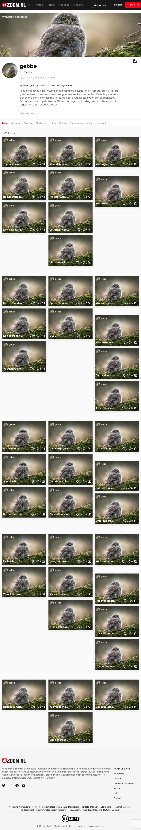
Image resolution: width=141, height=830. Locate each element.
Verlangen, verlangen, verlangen (106, 164)
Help (116, 793)
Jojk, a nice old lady (13, 164)
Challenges (41, 123)
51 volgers (37, 78)
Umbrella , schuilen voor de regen (13, 561)
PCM (36, 807)
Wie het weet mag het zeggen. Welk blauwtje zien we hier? (59, 739)
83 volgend (50, 78)
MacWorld (95, 807)
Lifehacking (106, 807)
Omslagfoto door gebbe (14, 17)
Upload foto (100, 5)
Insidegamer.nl (27, 810)
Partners (117, 788)
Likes (53, 123)
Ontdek (40, 5)
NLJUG (106, 810)
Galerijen (16, 123)
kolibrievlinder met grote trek (13, 706)
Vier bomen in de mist (59, 262)
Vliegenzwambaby (13, 368)
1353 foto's (25, 78)
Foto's (5, 123)
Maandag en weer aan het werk (59, 164)
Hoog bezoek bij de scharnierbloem (59, 561)
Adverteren (119, 774)
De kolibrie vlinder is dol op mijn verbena (59, 514)
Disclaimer (118, 779)
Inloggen (118, 5)
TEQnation (115, 810)
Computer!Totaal (47, 807)
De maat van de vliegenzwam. (106, 375)
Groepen (28, 123)
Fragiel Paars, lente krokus (59, 196)
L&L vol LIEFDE (105, 633)
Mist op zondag (12, 303)
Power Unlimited (42, 810)
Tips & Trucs (61, 807)
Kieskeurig (13, 807)
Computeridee (26, 807)
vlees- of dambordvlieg (59, 594)
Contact (117, 798)
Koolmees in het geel (106, 342)
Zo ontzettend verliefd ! (13, 594)
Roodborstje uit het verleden (13, 196)
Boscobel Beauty (106, 706)
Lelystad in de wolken (59, 229)
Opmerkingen (77, 123)
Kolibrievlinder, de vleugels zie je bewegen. (106, 488)
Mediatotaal (73, 807)
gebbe (12, 140)
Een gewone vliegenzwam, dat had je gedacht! (13, 335)
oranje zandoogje (106, 666)
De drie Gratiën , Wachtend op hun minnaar (59, 481)
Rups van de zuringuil (106, 600)
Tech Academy (74, 810)
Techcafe (85, 807)
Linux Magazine (95, 810)
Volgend (102, 123)
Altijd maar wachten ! (106, 408)
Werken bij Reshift (63, 826)
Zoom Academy (58, 810)
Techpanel (117, 807)
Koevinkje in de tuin (59, 706)
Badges (63, 123)
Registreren (133, 5)
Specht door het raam (59, 303)
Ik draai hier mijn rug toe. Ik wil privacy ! (13, 514)
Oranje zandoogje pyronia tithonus (59, 626)
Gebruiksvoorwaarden (124, 783)
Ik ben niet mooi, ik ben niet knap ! (13, 448)
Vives (84, 810)
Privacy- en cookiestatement (89, 826)
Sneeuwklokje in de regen (106, 203)
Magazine (64, 5)
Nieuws (51, 5)
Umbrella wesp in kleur (106, 520)
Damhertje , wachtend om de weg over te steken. (59, 448)
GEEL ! (53, 335)
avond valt (9, 481)
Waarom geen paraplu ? (106, 303)
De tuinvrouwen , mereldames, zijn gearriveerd (13, 229)
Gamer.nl (127, 807)
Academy (78, 5)
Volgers (90, 123)
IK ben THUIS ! (104, 448)
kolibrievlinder (105, 561)
